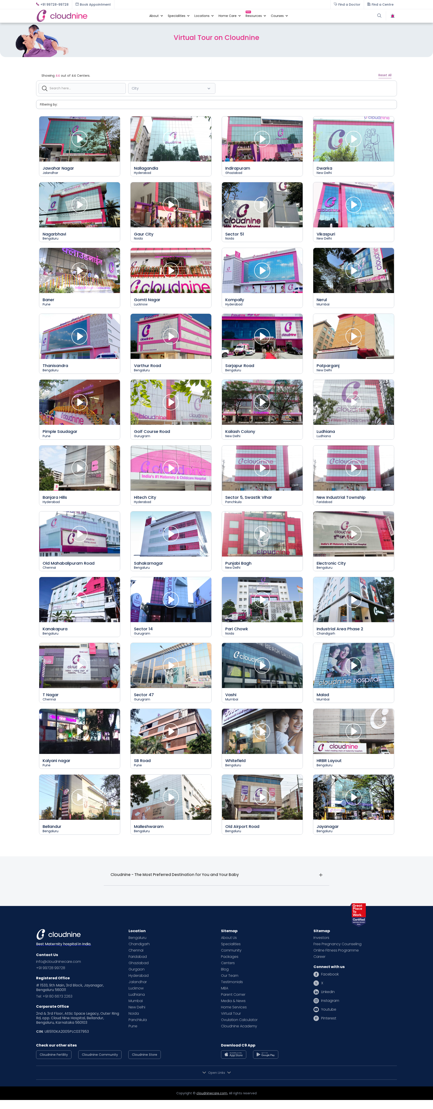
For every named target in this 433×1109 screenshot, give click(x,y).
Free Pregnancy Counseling (337, 944)
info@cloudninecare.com (58, 962)
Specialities (231, 944)
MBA (224, 988)
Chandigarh (139, 944)
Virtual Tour (231, 1014)
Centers (228, 963)
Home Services (234, 1007)
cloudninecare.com (211, 1093)
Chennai (136, 950)
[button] (154, 16)
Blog (225, 969)
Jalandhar (138, 982)
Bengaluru (137, 938)
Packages (229, 957)
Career (319, 957)
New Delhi (137, 1007)
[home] (90, 16)
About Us (229, 938)
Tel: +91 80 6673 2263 (54, 996)
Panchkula (138, 1020)
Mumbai (136, 1001)
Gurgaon (137, 969)
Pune (133, 1026)
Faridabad (138, 957)
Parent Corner (233, 995)
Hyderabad (139, 976)
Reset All (385, 75)
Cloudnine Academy (239, 1026)
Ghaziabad (139, 963)
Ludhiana (137, 995)
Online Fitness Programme (336, 950)
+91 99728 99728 (50, 968)
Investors (321, 938)
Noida (134, 1014)
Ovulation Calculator (239, 1020)
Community (231, 950)
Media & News (233, 1001)
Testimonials (232, 982)
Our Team (229, 976)
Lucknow (136, 988)
